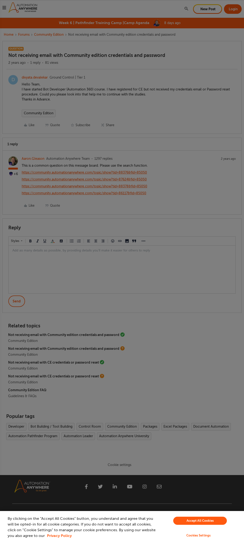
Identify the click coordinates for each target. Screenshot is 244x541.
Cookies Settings (198, 535)
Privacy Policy (59, 536)
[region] (122, 526)
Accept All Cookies (200, 520)
